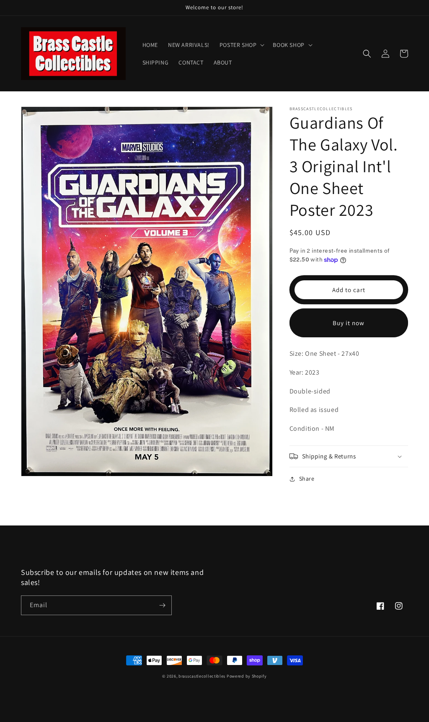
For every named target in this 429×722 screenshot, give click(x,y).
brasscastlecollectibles (201, 676)
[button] (241, 45)
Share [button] (307, 478)
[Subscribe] (162, 605)
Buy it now (348, 323)
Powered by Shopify (247, 676)
